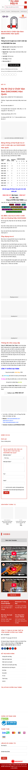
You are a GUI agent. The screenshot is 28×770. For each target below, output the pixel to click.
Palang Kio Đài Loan (17, 207)
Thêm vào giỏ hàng (14, 65)
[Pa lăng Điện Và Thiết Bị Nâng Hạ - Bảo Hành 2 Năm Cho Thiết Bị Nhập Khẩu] (14, 2)
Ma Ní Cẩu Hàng (15, 69)
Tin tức (3, 675)
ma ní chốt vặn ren (8, 71)
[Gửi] (25, 7)
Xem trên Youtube (11, 540)
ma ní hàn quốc (19, 71)
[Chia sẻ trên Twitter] (7, 74)
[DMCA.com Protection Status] (4, 719)
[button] (2, 2)
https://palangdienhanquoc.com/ (10, 422)
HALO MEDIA (14, 768)
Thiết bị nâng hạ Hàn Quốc (14, 212)
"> (13, 761)
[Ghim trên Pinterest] (13, 74)
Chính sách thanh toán (7, 659)
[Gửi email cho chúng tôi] (7, 648)
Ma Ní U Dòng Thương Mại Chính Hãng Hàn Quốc (7, 522)
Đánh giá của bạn (7, 455)
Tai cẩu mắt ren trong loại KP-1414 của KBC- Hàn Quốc (21, 522)
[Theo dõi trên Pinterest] (10, 648)
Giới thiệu (4, 670)
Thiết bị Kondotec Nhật (19, 209)
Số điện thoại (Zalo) (5, 751)
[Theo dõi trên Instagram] (5, 648)
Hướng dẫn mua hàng (7, 656)
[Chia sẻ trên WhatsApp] (2, 74)
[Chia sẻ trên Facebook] (5, 74)
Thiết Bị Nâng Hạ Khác (15, 11)
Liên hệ (3, 681)
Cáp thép (18, 205)
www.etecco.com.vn (8, 420)
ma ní (4, 71)
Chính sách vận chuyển (7, 662)
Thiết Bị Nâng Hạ (24, 11)
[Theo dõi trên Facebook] (2, 648)
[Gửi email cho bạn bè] (10, 74)
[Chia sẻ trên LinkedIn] (15, 74)
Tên (4, 474)
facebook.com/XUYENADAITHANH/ (16, 424)
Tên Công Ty (3, 745)
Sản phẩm (8, 11)
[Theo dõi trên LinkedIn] (13, 648)
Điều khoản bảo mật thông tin (8, 667)
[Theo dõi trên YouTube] (15, 648)
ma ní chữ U (14, 71)
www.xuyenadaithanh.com (13, 418)
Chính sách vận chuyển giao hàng (9, 664)
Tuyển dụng (4, 678)
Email (5, 480)
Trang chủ (3, 11)
